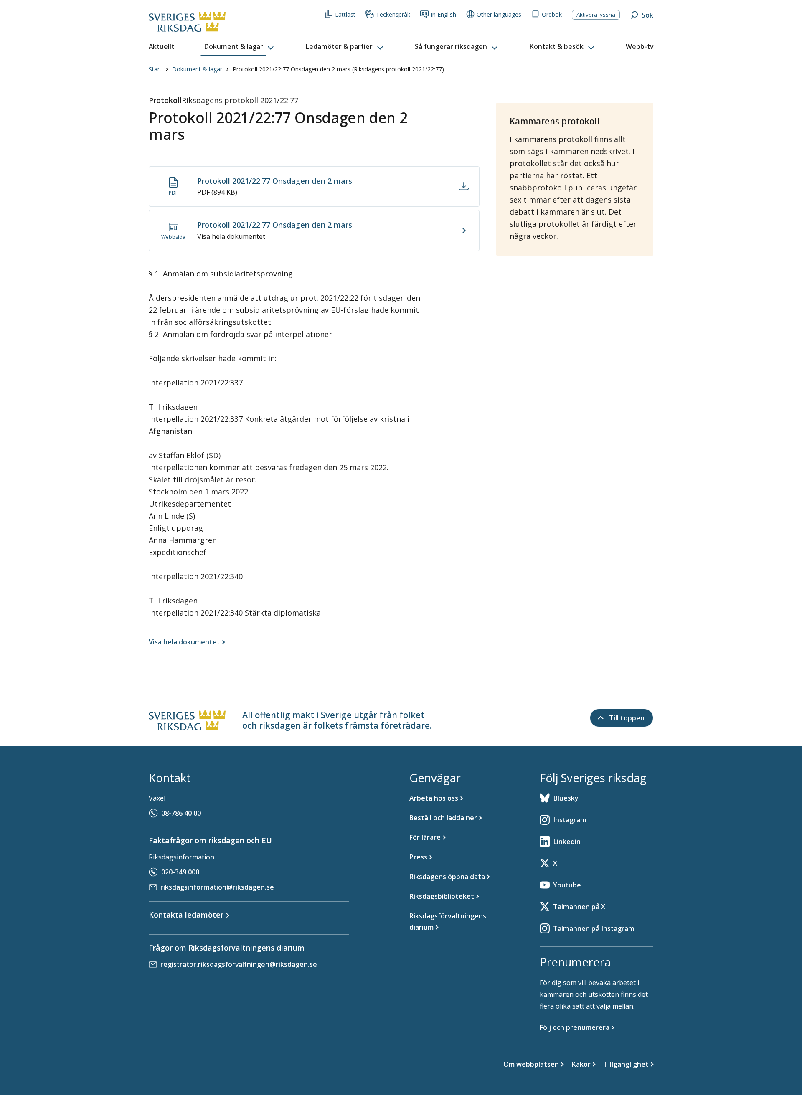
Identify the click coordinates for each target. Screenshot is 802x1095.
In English (443, 14)
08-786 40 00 (181, 813)
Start (155, 69)
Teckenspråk (393, 14)
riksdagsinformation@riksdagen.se (217, 887)
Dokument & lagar (197, 69)
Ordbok (552, 14)
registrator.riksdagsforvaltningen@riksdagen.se (238, 964)
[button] (240, 47)
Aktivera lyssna (595, 14)
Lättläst (345, 14)
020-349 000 (180, 872)
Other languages (499, 14)
